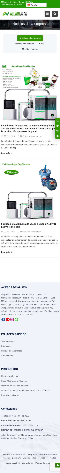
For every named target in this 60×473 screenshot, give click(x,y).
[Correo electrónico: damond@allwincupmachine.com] (57, 136)
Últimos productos (9, 376)
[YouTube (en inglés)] (8, 320)
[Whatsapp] (16, 320)
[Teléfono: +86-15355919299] (57, 120)
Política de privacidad (45, 463)
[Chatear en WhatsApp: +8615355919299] (57, 125)
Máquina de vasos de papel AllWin (17, 2)
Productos (5, 346)
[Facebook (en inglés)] (3, 320)
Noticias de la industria (24, 43)
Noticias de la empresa (30, 38)
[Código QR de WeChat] (57, 130)
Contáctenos (7, 355)
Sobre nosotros (8, 4)
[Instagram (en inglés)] (12, 320)
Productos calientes (10, 395)
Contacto (20, 4)
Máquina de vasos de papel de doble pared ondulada (25, 390)
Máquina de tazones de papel (15, 386)
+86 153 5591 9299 (22, 420)
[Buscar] (55, 14)
